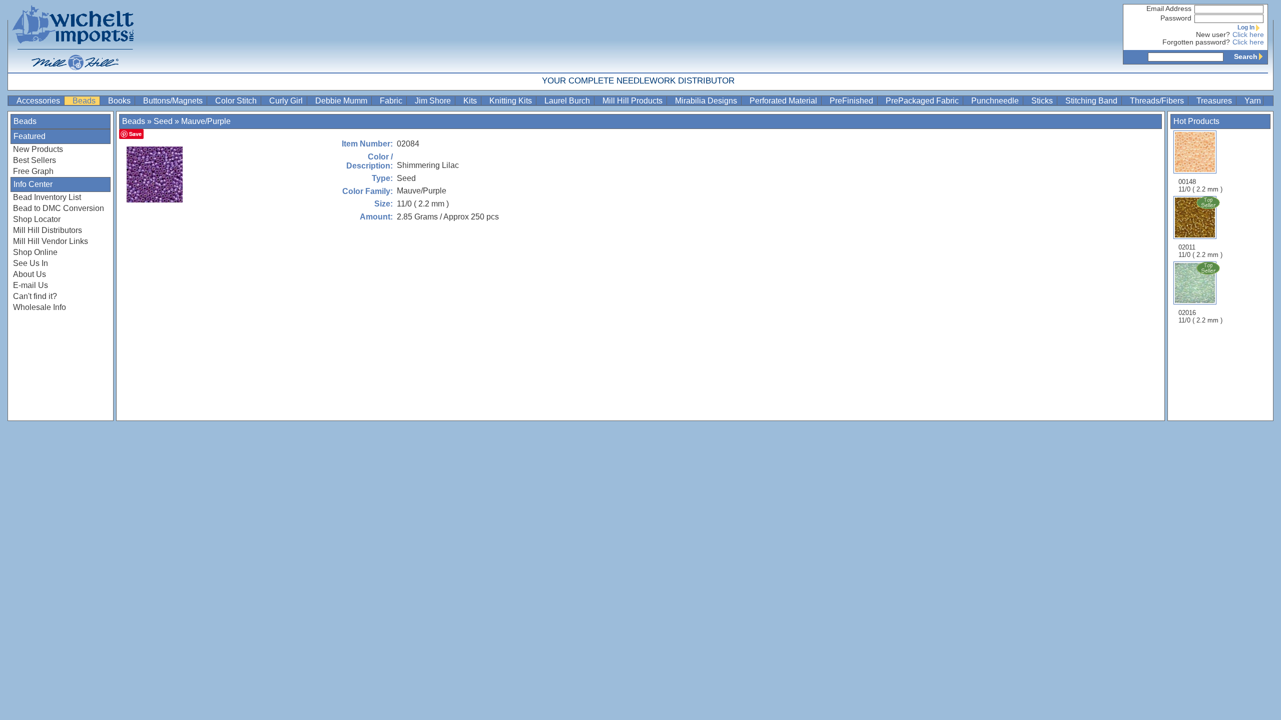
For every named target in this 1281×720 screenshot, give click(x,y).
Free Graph (33, 171)
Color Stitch (237, 100)
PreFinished (852, 100)
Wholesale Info (39, 307)
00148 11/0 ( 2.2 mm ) (1200, 185)
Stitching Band (1092, 100)
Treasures (1215, 100)
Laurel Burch (568, 100)
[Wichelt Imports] (73, 36)
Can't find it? (35, 296)
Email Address (1168, 8)
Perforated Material (784, 100)
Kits (471, 100)
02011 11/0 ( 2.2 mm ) (1200, 251)
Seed (163, 121)
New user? (1213, 34)
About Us (29, 274)
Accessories (39, 100)
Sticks (1043, 100)
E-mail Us (30, 285)
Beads (85, 100)
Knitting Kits (511, 100)
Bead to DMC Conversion (58, 208)
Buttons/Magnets (174, 100)
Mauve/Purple (206, 121)
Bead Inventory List (47, 197)
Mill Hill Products (633, 100)
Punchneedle (996, 100)
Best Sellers (34, 160)
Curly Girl (287, 100)
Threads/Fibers (1158, 100)
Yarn (1252, 100)
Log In (1245, 27)
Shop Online (35, 252)
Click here (1248, 34)
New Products (38, 149)
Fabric (392, 100)
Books (120, 100)
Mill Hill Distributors (47, 230)
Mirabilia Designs (707, 100)
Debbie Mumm (342, 100)
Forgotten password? (1196, 42)
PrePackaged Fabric (923, 100)
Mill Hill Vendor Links (50, 241)
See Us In (30, 263)
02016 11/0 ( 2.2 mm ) (1200, 316)
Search (1245, 56)
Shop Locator (37, 219)
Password (1175, 18)
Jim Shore (434, 100)
